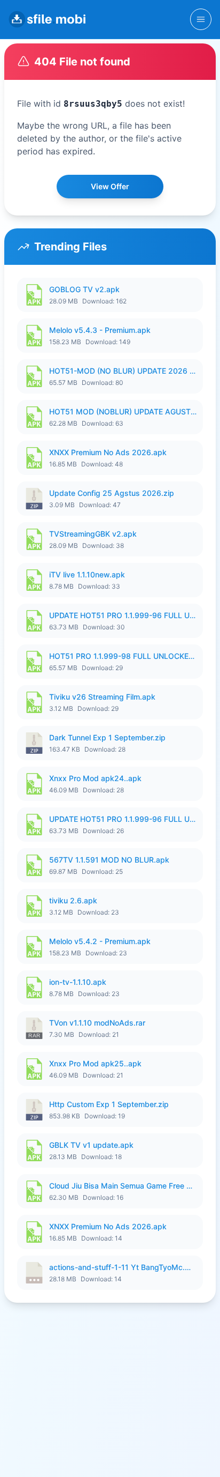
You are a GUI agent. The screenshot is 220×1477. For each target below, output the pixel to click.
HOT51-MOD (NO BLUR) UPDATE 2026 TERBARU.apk (123, 370)
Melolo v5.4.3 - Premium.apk (100, 330)
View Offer (110, 186)
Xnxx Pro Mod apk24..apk (95, 778)
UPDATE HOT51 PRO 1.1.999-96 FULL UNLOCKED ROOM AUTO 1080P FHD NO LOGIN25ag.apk (123, 615)
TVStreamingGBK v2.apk (93, 533)
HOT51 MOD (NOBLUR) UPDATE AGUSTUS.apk (123, 411)
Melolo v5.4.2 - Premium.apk (100, 941)
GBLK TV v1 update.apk (91, 1144)
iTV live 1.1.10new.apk (87, 574)
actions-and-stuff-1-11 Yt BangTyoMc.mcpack (123, 1267)
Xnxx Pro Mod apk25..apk (95, 1063)
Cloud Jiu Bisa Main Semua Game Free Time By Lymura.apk (123, 1185)
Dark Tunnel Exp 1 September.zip (107, 737)
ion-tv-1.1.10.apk (77, 981)
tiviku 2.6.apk (73, 900)
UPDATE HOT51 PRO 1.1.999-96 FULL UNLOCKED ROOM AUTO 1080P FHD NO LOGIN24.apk (123, 818)
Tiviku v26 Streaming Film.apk (102, 696)
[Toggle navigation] (200, 19)
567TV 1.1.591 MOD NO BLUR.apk (109, 859)
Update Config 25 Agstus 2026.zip (111, 493)
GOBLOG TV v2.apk (84, 289)
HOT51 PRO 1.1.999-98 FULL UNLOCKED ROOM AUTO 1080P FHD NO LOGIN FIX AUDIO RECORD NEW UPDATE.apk (123, 655)
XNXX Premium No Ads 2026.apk (108, 452)
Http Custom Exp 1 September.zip (109, 1104)
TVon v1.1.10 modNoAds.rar (97, 1022)
